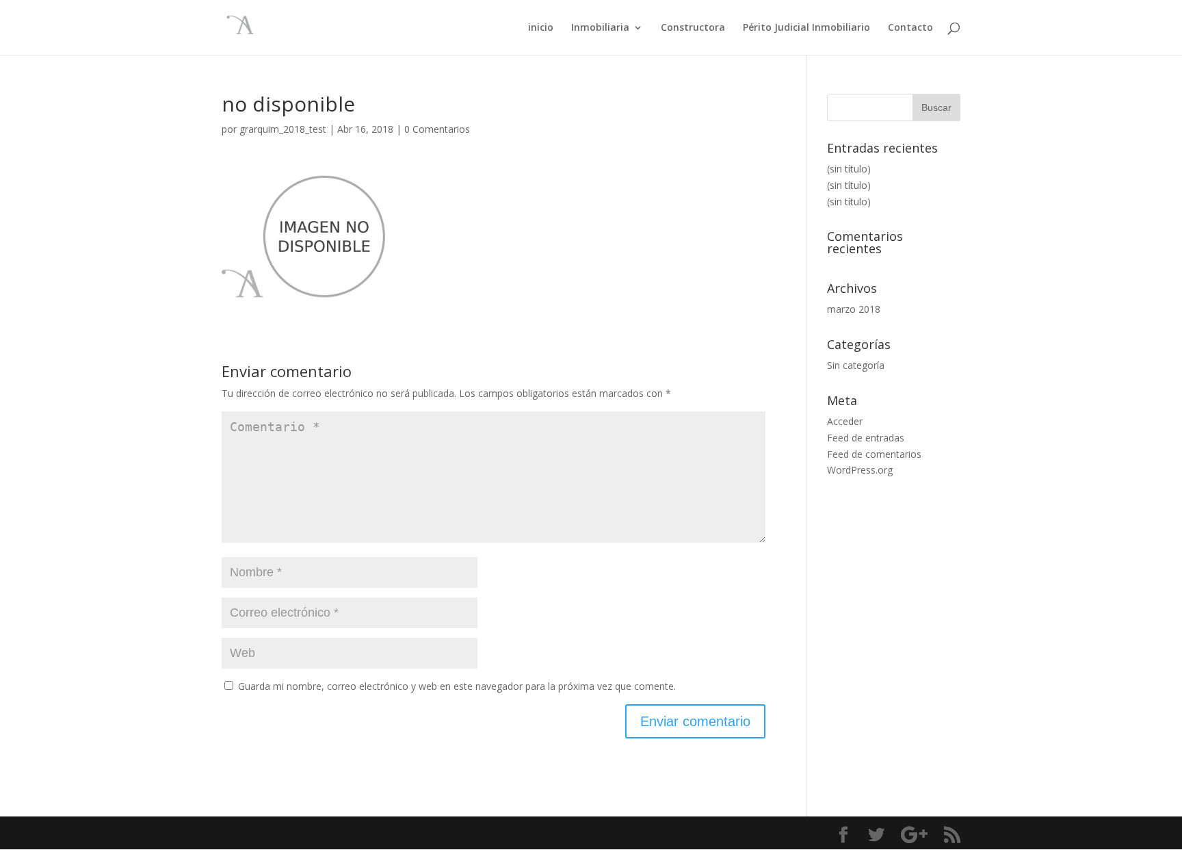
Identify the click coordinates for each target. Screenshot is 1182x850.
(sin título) (849, 168)
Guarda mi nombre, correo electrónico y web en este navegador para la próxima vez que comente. (457, 686)
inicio (540, 28)
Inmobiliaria (600, 28)
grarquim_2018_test (282, 129)
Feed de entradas (865, 437)
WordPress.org (860, 469)
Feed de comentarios (874, 454)
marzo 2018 (853, 308)
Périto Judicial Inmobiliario (806, 28)
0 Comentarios (437, 129)
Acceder (845, 421)
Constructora (693, 28)
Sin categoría (855, 365)
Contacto (910, 28)
